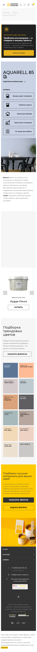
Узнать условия (19, 53)
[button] (5, 293)
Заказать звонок (18, 500)
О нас (5, 549)
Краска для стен (18, 297)
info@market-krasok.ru (20, 575)
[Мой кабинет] (28, 5)
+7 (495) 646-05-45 (19, 568)
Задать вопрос (18, 507)
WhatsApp (18, 597)
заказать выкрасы (17, 354)
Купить (18, 307)
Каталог (6, 554)
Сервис (6, 560)
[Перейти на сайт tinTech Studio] (12, 617)
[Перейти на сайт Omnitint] (23, 617)
